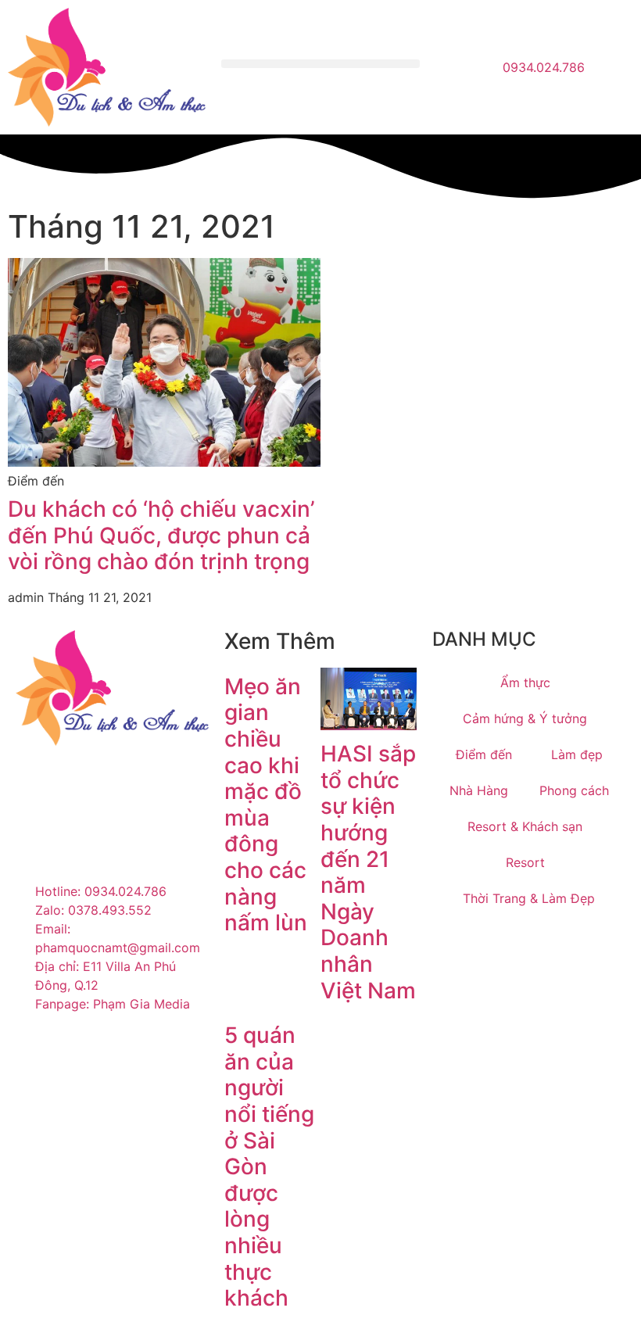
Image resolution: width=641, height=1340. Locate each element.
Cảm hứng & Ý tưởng (525, 718)
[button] (320, 63)
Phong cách (574, 790)
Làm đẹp (577, 754)
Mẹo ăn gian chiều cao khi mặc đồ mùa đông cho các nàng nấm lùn (265, 804)
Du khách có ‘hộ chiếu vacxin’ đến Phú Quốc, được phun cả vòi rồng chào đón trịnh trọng (161, 535)
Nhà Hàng (478, 790)
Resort (525, 862)
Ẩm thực (525, 682)
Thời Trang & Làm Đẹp (529, 898)
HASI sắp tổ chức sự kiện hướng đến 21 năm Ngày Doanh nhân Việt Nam (368, 871)
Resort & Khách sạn (524, 826)
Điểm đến (484, 754)
